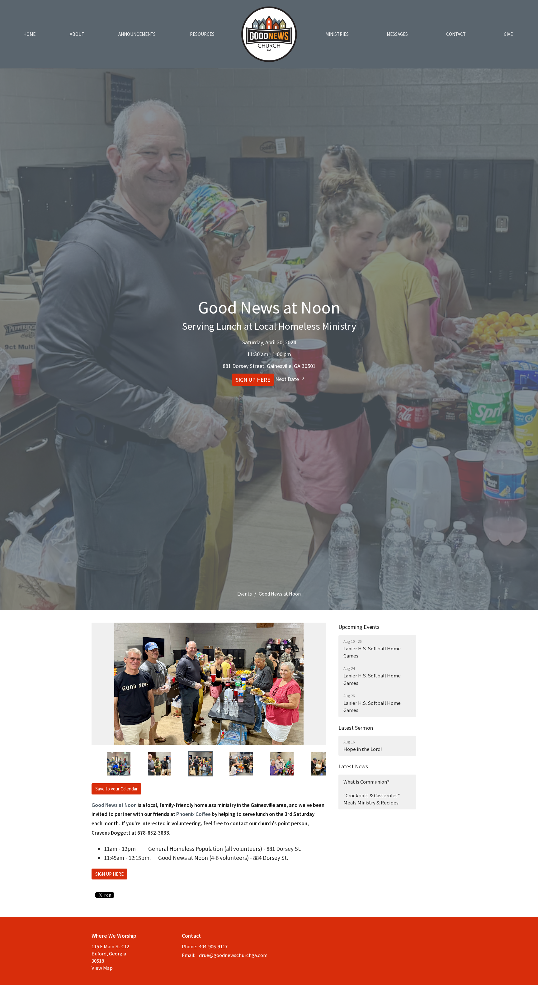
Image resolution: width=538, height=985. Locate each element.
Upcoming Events (359, 626)
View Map (102, 967)
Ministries (337, 34)
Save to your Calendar (116, 789)
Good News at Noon (114, 805)
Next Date (287, 379)
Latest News (353, 766)
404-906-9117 (213, 946)
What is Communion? (366, 781)
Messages (397, 34)
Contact (456, 34)
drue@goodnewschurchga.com (233, 955)
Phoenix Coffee (193, 814)
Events (244, 594)
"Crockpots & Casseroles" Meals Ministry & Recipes (371, 799)
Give (508, 34)
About (77, 34)
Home (29, 34)
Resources (202, 34)
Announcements (137, 34)
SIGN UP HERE (253, 379)
